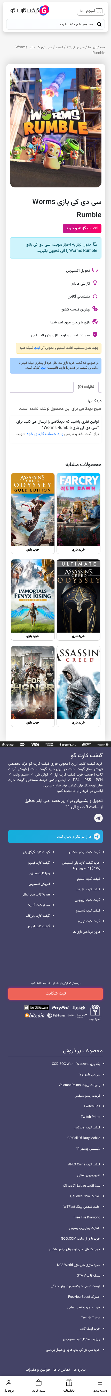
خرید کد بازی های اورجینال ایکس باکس (74, 1249)
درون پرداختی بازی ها (86, 932)
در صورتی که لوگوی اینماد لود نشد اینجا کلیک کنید (56, 983)
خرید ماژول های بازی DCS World (78, 1265)
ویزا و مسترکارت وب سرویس (81, 1339)
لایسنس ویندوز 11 (88, 1148)
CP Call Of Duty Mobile (83, 1138)
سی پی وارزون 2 (90, 1074)
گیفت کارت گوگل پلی (36, 852)
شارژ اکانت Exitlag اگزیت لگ (81, 1185)
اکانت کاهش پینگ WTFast (82, 1207)
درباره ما (80, 1370)
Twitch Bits (92, 1106)
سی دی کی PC (75, 47)
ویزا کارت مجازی (39, 873)
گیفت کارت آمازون (38, 926)
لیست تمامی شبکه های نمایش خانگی (75, 1286)
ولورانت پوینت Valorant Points (79, 1085)
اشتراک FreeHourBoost (84, 1297)
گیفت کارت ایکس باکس (84, 852)
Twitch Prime (90, 1117)
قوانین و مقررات (38, 1370)
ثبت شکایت (55, 993)
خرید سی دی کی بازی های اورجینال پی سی (73, 1350)
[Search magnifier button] (99, 24)
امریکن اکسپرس (39, 884)
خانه (102, 47)
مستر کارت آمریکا (39, 905)
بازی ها (92, 47)
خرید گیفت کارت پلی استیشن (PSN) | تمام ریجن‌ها (81, 865)
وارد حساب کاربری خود (45, 434)
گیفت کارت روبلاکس (87, 1127)
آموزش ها (88, 11)
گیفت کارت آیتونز (39, 863)
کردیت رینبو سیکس (87, 1095)
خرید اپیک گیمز (90, 1328)
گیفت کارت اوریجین (87, 900)
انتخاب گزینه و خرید (82, 228)
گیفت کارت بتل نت (88, 889)
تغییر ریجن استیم (88, 1175)
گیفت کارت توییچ (89, 921)
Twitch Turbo (90, 1318)
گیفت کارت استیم (88, 879)
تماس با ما (61, 1370)
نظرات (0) (86, 387)
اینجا (36, 348)
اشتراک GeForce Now (85, 1196)
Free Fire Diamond (87, 1217)
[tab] (86, 387)
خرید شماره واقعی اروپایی (83, 1307)
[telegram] (98, 819)
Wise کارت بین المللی (36, 894)
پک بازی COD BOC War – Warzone (76, 1064)
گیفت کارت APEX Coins (84, 1164)
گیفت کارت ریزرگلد (38, 916)
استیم (59, 47)
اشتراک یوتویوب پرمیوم (84, 1228)
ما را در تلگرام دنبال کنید (74, 837)
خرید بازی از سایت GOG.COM (80, 1238)
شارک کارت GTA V (88, 1275)
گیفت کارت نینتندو (88, 910)
